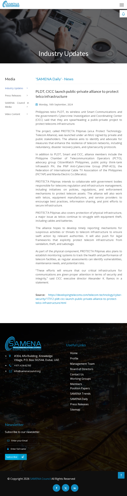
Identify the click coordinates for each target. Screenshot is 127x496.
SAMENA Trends (80, 393)
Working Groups (80, 379)
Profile (74, 358)
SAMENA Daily (79, 399)
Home (74, 353)
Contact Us (77, 374)
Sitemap (75, 409)
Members (76, 384)
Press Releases (79, 404)
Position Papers (80, 388)
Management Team (82, 364)
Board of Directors (81, 369)
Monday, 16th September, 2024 (55, 104)
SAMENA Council (40, 479)
